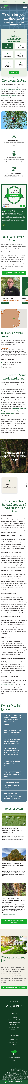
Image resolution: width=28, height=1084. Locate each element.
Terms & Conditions (14, 1027)
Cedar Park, (23, 408)
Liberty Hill (4, 413)
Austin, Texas (14, 77)
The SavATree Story (14, 1017)
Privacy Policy (14, 1024)
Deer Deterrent (7, 66)
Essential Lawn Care (7, 685)
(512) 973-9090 (7, 367)
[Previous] (21, 206)
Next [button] (13, 72)
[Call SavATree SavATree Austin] (15, 2)
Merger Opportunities (14, 1022)
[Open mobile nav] (25, 7)
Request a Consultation (15, 1081)
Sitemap (14, 1060)
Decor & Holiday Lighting (20, 66)
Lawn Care (20, 47)
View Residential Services (14, 987)
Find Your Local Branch (14, 1019)
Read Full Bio (5, 302)
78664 (6, 1)
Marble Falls (4, 89)
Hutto (17, 408)
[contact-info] (14, 31)
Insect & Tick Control (20, 56)
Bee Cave (11, 413)
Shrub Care (7, 56)
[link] (12, 485)
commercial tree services (9, 95)
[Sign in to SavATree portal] (24, 2)
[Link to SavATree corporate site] (5, 7)
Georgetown (5, 411)
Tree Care (8, 47)
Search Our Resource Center (14, 921)
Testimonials (14, 1029)
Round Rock (17, 89)
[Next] (24, 206)
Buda (13, 408)
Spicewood (20, 411)
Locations (8, 77)
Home (3, 77)
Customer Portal (14, 1039)
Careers (14, 1044)
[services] (6, 31)
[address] (21, 31)
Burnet (11, 89)
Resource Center (14, 1042)
